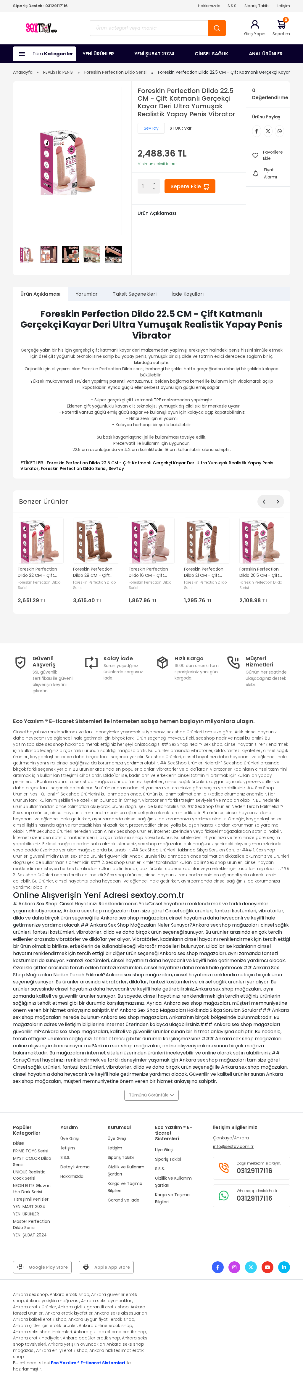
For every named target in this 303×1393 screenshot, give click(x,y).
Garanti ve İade (123, 1200)
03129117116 (56, 6)
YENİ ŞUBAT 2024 (154, 53)
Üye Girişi (69, 1138)
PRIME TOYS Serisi (30, 1151)
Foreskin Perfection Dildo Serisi (115, 72)
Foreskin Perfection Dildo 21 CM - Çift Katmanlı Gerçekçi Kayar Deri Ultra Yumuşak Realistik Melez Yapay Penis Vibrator (203, 572)
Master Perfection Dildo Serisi (31, 1224)
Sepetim (281, 28)
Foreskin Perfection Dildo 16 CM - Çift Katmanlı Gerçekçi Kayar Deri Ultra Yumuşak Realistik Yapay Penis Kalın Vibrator (148, 572)
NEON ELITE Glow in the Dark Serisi (32, 1189)
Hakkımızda (209, 6)
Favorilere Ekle (273, 155)
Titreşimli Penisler (31, 1199)
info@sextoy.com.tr (233, 1146)
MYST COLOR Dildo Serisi (32, 1161)
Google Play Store (48, 1267)
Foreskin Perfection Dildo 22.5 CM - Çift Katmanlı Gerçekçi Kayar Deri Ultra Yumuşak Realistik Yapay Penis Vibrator (146, 465)
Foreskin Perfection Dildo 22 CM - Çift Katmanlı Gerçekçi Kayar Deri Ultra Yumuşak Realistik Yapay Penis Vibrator (39, 572)
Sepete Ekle (186, 186)
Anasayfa (23, 72)
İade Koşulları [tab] (188, 294)
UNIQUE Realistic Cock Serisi (29, 1175)
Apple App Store (112, 1267)
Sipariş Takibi (257, 6)
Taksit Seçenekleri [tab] (135, 294)
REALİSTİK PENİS (58, 72)
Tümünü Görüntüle (149, 1095)
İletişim (283, 6)
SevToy (151, 128)
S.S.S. (232, 6)
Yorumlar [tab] (87, 294)
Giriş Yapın (254, 34)
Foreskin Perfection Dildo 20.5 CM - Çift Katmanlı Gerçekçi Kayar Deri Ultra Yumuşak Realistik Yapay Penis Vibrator (260, 572)
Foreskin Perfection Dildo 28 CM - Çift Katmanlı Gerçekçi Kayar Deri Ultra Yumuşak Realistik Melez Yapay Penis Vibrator (92, 572)
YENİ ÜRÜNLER (98, 53)
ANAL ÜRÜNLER (266, 53)
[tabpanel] (151, 390)
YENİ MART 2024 (29, 1207)
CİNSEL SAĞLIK (211, 53)
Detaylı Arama (75, 1167)
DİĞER (19, 1143)
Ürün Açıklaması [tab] (40, 294)
